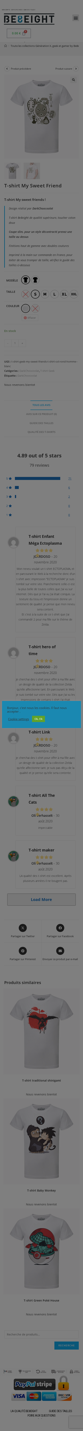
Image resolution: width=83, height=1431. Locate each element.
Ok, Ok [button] (38, 719)
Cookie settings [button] (18, 719)
